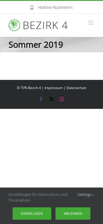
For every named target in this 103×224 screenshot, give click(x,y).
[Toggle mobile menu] (91, 23)
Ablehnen (73, 213)
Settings (85, 194)
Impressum (54, 87)
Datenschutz (76, 87)
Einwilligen (32, 213)
